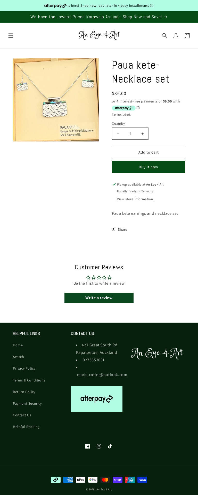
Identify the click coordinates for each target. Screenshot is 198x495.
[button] (10, 35)
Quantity (118, 123)
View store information (135, 199)
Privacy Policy (24, 368)
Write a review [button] (98, 297)
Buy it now (148, 166)
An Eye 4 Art (104, 489)
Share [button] (122, 229)
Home (18, 345)
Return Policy (24, 391)
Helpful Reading (26, 426)
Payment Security (27, 403)
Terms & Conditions (29, 380)
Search (18, 356)
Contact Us (22, 415)
